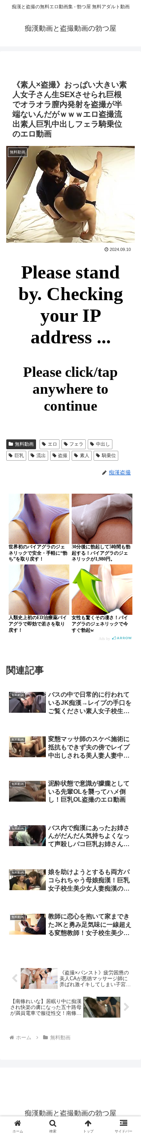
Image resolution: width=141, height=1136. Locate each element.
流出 (41, 455)
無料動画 (24, 444)
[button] (126, 999)
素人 (84, 455)
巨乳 (19, 455)
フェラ (76, 444)
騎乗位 (109, 455)
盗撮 (62, 455)
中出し (103, 444)
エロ (52, 444)
